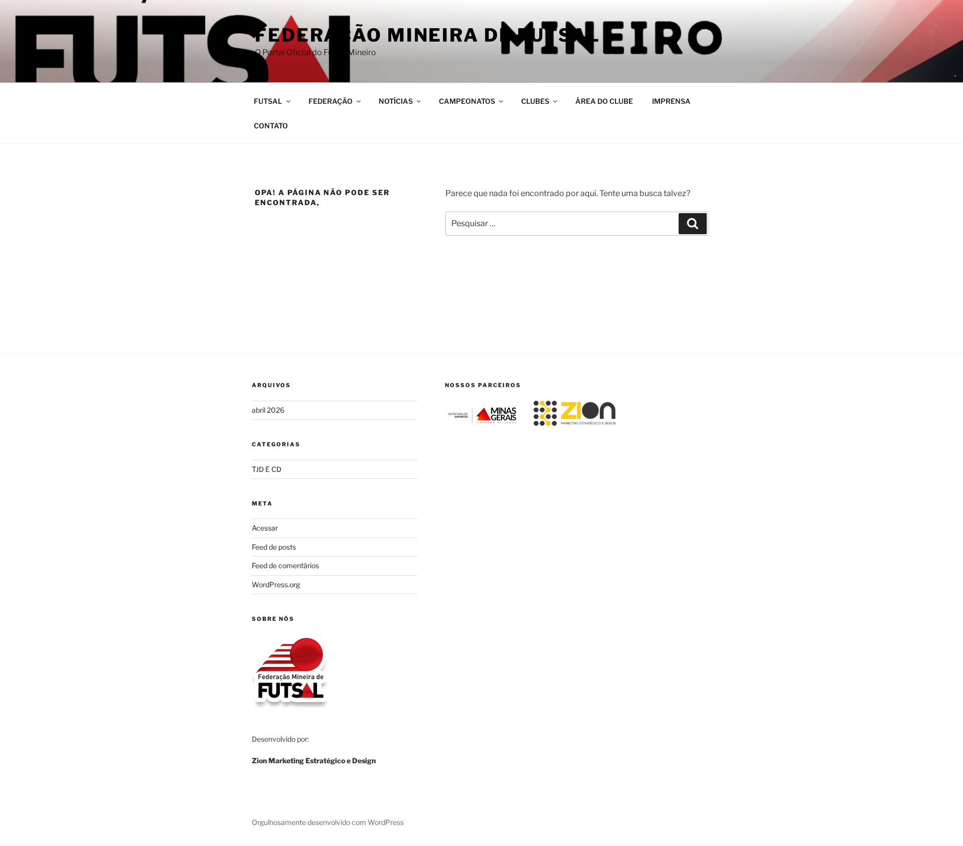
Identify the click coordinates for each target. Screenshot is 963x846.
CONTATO (271, 125)
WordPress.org (276, 584)
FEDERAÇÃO (330, 101)
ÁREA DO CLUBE (604, 101)
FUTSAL (268, 101)
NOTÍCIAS (396, 101)
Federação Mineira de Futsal (427, 35)
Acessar (265, 528)
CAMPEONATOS (467, 101)
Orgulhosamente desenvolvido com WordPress (328, 822)
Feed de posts (274, 547)
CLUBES (535, 101)
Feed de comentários (285, 565)
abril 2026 (268, 410)
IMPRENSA (671, 101)
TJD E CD (266, 469)
